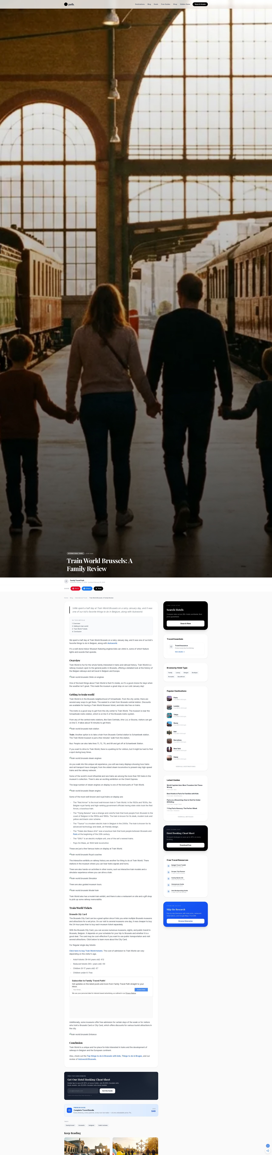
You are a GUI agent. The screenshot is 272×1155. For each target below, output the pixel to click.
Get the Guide (107, 1091)
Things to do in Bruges (132, 1056)
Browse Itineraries (185, 921)
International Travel (75, 553)
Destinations (140, 4)
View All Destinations (185, 766)
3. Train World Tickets (79, 629)
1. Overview (76, 623)
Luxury (178, 672)
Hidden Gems (185, 4)
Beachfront (181, 676)
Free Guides (165, 4)
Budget (186, 672)
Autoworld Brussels (87, 1059)
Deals (156, 4)
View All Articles (185, 817)
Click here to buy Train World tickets (86, 951)
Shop (175, 4)
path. (71, 4)
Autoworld (112, 643)
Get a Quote (179, 652)
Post (99, 588)
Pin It (77, 588)
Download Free (185, 845)
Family (170, 672)
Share (88, 588)
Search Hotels (200, 4)
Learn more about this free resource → (80, 1095)
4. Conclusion (76, 631)
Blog (149, 4)
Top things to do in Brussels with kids (104, 1056)
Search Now (185, 623)
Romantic (171, 676)
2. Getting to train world (80, 626)
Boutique (195, 672)
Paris (75, 834)
